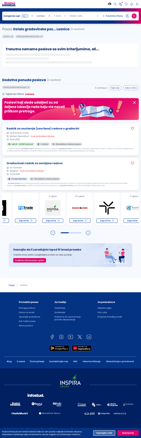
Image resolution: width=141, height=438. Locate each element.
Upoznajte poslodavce (29, 316)
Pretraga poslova (27, 308)
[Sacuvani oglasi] (126, 4)
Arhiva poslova (26, 325)
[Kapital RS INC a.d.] (127, 209)
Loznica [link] (23, 285)
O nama (21, 361)
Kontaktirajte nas (58, 361)
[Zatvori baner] (134, 102)
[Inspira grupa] (46, 209)
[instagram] (61, 337)
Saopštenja (60, 308)
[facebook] (52, 337)
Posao (12, 285)
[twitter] (79, 337)
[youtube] (70, 337)
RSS (75, 361)
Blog (9, 361)
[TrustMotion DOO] (100, 209)
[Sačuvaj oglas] (132, 128)
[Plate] (120, 4)
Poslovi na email (26, 312)
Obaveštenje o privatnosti (120, 361)
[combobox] (17, 16)
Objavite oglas (104, 308)
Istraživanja (60, 312)
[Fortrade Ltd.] (18, 209)
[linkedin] (89, 337)
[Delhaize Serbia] (73, 209)
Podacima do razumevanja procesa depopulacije (68, 318)
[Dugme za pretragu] (134, 15)
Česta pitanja (37, 361)
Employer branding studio (110, 316)
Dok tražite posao (27, 321)
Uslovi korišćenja (91, 361)
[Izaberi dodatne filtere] (127, 16)
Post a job (102, 312)
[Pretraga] (115, 4)
